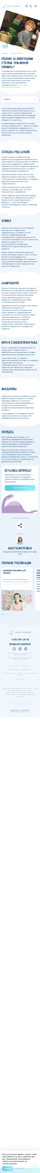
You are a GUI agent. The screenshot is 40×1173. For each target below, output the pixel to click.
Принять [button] (7, 1168)
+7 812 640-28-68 (20, 639)
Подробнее (19, 1168)
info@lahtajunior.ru (20, 644)
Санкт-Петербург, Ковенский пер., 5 (20, 658)
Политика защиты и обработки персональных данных (20, 674)
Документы (15, 666)
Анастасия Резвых (20, 548)
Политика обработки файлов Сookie (20, 670)
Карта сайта (20, 679)
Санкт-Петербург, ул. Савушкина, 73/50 (20, 653)
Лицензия (25, 666)
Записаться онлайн (20, 488)
